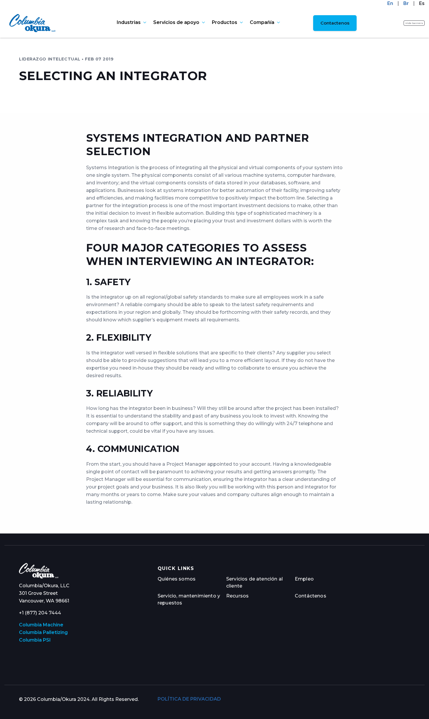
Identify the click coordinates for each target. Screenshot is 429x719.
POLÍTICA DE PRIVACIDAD (189, 699)
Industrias (129, 22)
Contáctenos (310, 596)
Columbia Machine (41, 625)
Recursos (237, 596)
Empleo (304, 579)
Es (422, 3)
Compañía (262, 22)
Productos (224, 22)
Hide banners (414, 23)
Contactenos (334, 23)
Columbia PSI (35, 640)
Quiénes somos (177, 579)
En (390, 3)
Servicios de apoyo (176, 22)
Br (406, 3)
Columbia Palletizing (43, 632)
